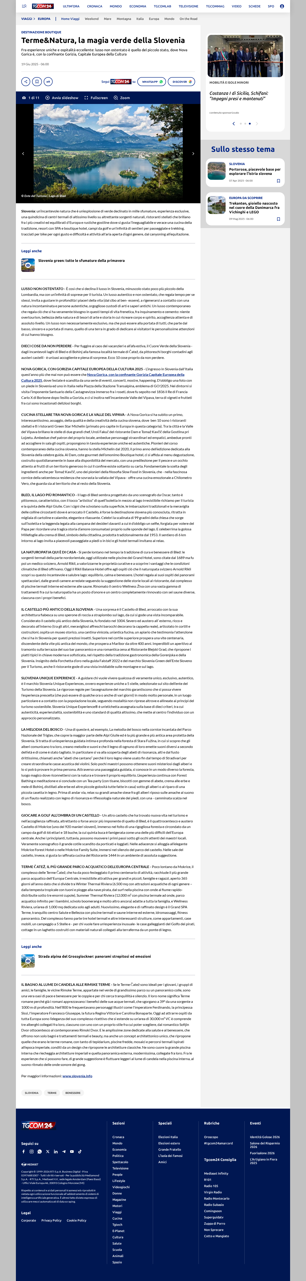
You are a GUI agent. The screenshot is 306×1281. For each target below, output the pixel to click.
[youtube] (72, 1151)
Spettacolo (120, 1162)
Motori (117, 1206)
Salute (117, 1243)
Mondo (117, 1143)
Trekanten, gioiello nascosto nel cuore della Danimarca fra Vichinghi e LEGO (254, 207)
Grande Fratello (169, 1149)
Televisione (120, 1168)
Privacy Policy (51, 1220)
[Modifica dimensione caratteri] (48, 81)
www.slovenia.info (77, 1076)
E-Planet (118, 1231)
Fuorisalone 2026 (262, 1153)
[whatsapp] (39, 1151)
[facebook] (23, 1151)
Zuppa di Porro (214, 1223)
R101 (207, 1179)
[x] (47, 1151)
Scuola (117, 1249)
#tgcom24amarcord (218, 1143)
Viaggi (117, 1212)
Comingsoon (213, 1211)
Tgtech (117, 1224)
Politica (117, 1156)
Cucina (117, 1218)
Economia (119, 1149)
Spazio (117, 1262)
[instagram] (31, 1151)
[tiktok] (80, 1151)
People (117, 1174)
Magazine (119, 1199)
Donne (117, 1193)
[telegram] (64, 1151)
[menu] (24, 6)
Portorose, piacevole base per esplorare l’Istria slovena (255, 171)
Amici (162, 1162)
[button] (61, 97)
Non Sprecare (214, 1230)
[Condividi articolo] (25, 81)
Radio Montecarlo (216, 1198)
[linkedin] (56, 1151)
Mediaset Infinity (216, 1173)
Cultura (117, 1237)
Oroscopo (211, 1137)
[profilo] (282, 6)
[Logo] (43, 6)
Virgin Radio (213, 1192)
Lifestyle (118, 1181)
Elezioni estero (169, 1143)
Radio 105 (211, 1186)
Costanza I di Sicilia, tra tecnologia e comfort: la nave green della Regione (244, 98)
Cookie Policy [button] (76, 1220)
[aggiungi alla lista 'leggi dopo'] (37, 81)
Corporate (28, 1220)
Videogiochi (121, 1187)
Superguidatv (213, 1217)
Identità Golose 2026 (265, 1137)
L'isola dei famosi (170, 1156)
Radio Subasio (214, 1205)
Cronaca (118, 1137)
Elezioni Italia (168, 1137)
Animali (117, 1256)
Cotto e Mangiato (216, 1236)
